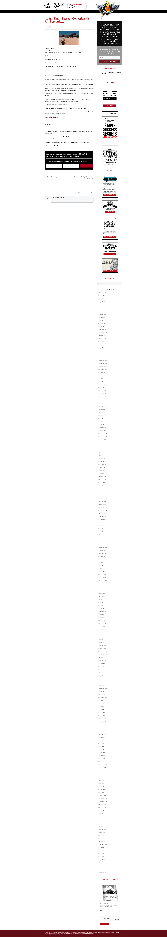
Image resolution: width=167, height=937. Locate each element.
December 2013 (103, 544)
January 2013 (102, 578)
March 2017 (102, 424)
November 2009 (103, 691)
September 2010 (103, 660)
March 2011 (102, 642)
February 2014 (102, 538)
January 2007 (102, 795)
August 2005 (102, 847)
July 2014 (101, 522)
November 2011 (103, 617)
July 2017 (101, 412)
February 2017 (102, 427)
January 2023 (102, 311)
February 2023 (102, 308)
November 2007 (103, 765)
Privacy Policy (47, 932)
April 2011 (102, 639)
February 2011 (102, 645)
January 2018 (102, 394)
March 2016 (102, 461)
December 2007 (103, 761)
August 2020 (102, 317)
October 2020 (102, 314)
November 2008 (103, 728)
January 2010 (102, 685)
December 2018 (103, 360)
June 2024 (101, 305)
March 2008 (102, 752)
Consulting (57, 11)
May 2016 (101, 455)
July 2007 (101, 777)
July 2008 (101, 740)
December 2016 (103, 433)
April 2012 (102, 605)
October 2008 (102, 731)
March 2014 (102, 535)
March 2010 (102, 679)
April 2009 (102, 712)
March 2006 (102, 826)
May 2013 (101, 565)
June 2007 (101, 780)
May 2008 (101, 746)
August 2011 (102, 627)
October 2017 (102, 403)
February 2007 (102, 792)
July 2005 (101, 850)
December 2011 (103, 614)
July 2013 (101, 559)
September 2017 (103, 406)
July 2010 (101, 666)
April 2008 (102, 749)
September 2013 (103, 553)
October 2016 (102, 440)
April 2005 (102, 860)
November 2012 (103, 584)
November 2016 (103, 436)
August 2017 (102, 409)
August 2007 (102, 774)
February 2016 (102, 464)
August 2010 (102, 663)
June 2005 (101, 853)
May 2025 (101, 299)
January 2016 (102, 467)
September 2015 (103, 479)
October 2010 (102, 657)
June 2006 (101, 817)
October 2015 (102, 476)
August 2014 (102, 519)
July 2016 (101, 449)
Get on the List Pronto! (110, 61)
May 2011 (101, 636)
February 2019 (102, 354)
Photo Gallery (72, 11)
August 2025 (102, 295)
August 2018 (102, 372)
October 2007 (102, 768)
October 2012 (102, 587)
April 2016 (102, 458)
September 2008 (103, 734)
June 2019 (101, 345)
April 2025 (102, 302)
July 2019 (101, 341)
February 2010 (102, 682)
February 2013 (102, 574)
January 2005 (102, 869)
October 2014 (102, 513)
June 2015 (101, 489)
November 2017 (103, 400)
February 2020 (102, 329)
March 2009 (102, 715)
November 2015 (103, 473)
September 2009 (103, 697)
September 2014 (103, 516)
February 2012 (102, 611)
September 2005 (103, 844)
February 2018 (102, 390)
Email (101, 910)
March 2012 (102, 608)
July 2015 (101, 486)
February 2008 (102, 755)
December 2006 (103, 798)
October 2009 (102, 694)
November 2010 (103, 654)
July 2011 (101, 630)
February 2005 (102, 866)
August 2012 (102, 593)
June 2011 (101, 633)
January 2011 (102, 648)
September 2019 (103, 338)
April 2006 (102, 823)
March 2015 (102, 498)
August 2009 (102, 700)
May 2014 (101, 528)
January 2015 (102, 504)
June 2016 (101, 452)
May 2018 (101, 381)
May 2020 (101, 320)
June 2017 (101, 415)
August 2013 (102, 556)
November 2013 (103, 547)
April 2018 (102, 384)
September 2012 (103, 590)
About (50, 11)
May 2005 (101, 856)
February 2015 (102, 501)
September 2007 (103, 771)
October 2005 (102, 841)
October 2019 (102, 335)
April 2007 (102, 786)
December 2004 (103, 872)
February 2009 (102, 719)
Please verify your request (106, 915)
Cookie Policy (54, 932)
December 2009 (103, 688)
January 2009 (102, 722)
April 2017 (102, 421)
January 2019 (102, 357)
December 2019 (103, 332)
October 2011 (102, 620)
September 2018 (103, 369)
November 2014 (103, 510)
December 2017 (103, 397)
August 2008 (102, 737)
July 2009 (101, 703)
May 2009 (101, 709)
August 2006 (102, 811)
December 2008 (103, 725)
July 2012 (101, 596)
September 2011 (103, 623)
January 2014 (102, 541)
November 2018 (103, 363)
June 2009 (101, 706)
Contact (64, 11)
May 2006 (101, 820)
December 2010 (103, 651)
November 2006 (103, 801)
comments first (89, 193)
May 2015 (101, 492)
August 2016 (102, 446)
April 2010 (102, 676)
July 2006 (101, 814)
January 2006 (102, 832)
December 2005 (103, 835)
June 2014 (101, 525)
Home (45, 11)
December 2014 (103, 507)
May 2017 (101, 418)
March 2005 (102, 863)
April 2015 (102, 495)
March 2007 (102, 789)
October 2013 (102, 550)
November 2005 (103, 838)
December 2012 (103, 581)
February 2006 (102, 829)
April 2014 (102, 532)
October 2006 (102, 804)
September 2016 (103, 443)
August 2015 (102, 482)
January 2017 (102, 430)
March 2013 (102, 571)
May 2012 (101, 602)
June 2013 (101, 562)
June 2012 (101, 599)
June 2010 (101, 669)
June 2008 (101, 743)
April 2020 (102, 323)
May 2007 (101, 783)
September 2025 (103, 292)
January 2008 (102, 758)
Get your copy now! (104, 923)
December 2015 (103, 470)
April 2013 (102, 568)
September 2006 (103, 807)
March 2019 (102, 351)
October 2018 (102, 366)
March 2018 (102, 387)
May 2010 (101, 673)
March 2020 (102, 326)
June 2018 (101, 378)
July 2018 (101, 375)
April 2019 (102, 348)
